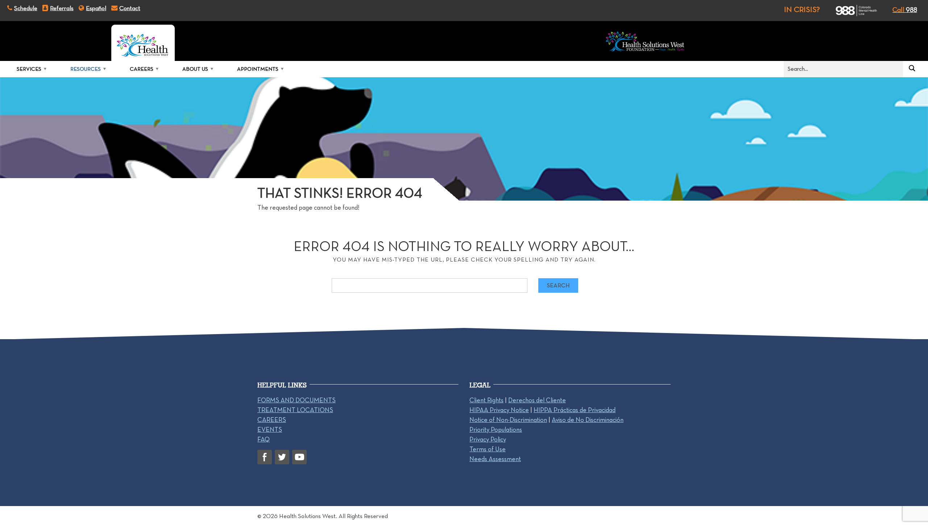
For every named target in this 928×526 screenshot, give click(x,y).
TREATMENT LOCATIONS (295, 410)
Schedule (25, 8)
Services (29, 69)
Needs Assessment (495, 459)
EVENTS (269, 429)
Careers (141, 69)
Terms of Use (487, 449)
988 (904, 9)
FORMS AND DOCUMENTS (296, 400)
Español (96, 8)
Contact (129, 8)
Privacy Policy (487, 439)
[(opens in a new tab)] (850, 10)
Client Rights (486, 400)
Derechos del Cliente (537, 400)
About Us (195, 69)
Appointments (257, 69)
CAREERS (271, 420)
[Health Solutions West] (143, 43)
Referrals (62, 8)
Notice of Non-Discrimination (508, 420)
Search (558, 285)
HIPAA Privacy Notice (499, 410)
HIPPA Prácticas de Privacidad (575, 410)
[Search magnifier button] (912, 68)
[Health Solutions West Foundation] (645, 43)
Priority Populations (495, 429)
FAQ (263, 439)
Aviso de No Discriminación (588, 420)
